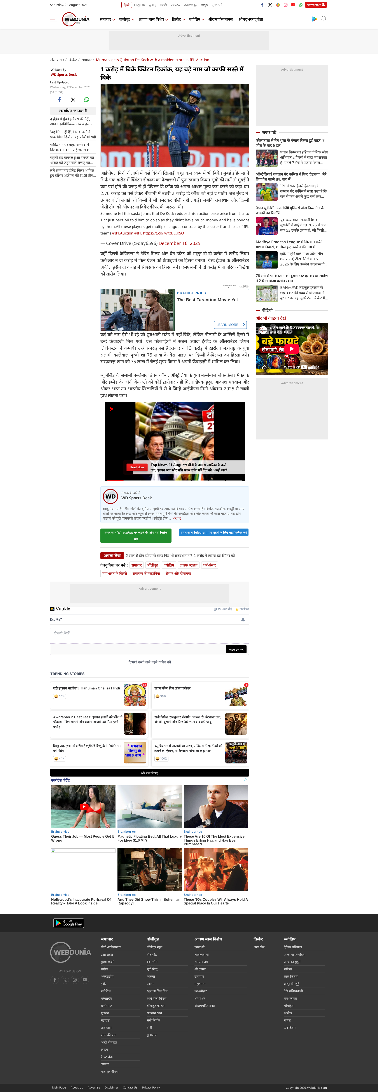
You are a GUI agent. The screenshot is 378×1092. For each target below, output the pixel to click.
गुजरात (105, 1013)
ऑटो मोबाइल (109, 1042)
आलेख (151, 976)
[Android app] (68, 923)
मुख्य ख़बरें (107, 961)
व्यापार (105, 1064)
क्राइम (104, 1049)
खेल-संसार (57, 59)
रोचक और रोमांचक (178, 573)
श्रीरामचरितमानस (220, 19)
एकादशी (199, 947)
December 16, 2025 (179, 243)
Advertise (94, 1087)
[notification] (323, 18)
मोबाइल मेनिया (110, 1071)
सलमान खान (154, 1013)
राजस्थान (106, 1027)
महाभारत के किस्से (114, 573)
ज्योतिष (194, 19)
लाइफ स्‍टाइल (189, 565)
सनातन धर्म (201, 961)
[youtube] (293, 5)
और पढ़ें (176, 518)
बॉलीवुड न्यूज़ (154, 947)
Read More (137, 468)
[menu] (54, 19)
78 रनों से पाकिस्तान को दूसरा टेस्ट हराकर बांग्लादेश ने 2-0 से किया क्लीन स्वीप (292, 278)
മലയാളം (190, 5)
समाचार (105, 19)
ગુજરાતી (217, 5)
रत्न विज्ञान (290, 1027)
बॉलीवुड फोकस (156, 1005)
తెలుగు (175, 5)
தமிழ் (152, 5)
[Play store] (314, 18)
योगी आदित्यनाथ (111, 947)
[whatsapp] (87, 99)
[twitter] (270, 5)
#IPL (138, 233)
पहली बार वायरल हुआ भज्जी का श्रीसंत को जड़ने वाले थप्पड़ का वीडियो (72, 160)
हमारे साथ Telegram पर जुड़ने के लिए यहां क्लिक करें (214, 532)
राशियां (288, 969)
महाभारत (200, 984)
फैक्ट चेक (107, 1057)
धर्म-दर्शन (199, 998)
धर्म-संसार (209, 565)
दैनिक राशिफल (293, 947)
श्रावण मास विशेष (151, 19)
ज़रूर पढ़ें (269, 132)
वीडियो (267, 310)
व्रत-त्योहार (200, 991)
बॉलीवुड (124, 19)
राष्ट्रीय (104, 969)
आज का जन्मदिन (294, 954)
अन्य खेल (259, 947)
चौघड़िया (289, 1005)
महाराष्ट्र (105, 1020)
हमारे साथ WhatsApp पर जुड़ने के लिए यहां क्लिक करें (136, 535)
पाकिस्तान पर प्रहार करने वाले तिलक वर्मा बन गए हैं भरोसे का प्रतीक (70, 147)
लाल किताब (291, 976)
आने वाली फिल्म (156, 998)
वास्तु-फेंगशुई (291, 984)
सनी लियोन (153, 1020)
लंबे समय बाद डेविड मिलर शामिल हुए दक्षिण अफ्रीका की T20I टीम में (72, 173)
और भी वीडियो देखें (271, 318)
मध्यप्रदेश (106, 998)
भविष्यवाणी (201, 954)
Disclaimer (111, 1087)
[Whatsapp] (301, 5)
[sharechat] (278, 5)
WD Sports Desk (64, 74)
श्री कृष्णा (200, 969)
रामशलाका (290, 998)
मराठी (163, 5)
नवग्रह (287, 1020)
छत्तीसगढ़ (106, 1005)
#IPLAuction (122, 233)
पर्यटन (150, 984)
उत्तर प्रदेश (107, 954)
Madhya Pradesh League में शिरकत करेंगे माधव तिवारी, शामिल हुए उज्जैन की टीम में (289, 244)
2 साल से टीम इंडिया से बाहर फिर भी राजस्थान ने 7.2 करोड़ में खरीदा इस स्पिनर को (180, 555)
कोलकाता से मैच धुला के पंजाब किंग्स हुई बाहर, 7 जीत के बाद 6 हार (290, 143)
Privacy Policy (151, 1087)
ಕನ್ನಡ (204, 5)
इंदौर (103, 984)
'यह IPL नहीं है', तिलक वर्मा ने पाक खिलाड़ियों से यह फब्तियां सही (73, 134)
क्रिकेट (176, 19)
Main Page (59, 1087)
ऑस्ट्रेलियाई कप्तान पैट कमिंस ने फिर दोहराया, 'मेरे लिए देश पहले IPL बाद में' (291, 177)
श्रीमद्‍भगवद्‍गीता (251, 19)
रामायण (199, 976)
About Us (77, 1087)
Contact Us (130, 1087)
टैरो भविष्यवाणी (293, 991)
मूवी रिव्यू (152, 969)
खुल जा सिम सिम (157, 991)
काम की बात (108, 1035)
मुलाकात (152, 1035)
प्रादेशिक (106, 991)
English (139, 5)
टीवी (149, 1027)
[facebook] (262, 5)
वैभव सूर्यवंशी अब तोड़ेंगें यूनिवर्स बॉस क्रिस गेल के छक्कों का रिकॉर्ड (290, 210)
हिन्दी (127, 5)
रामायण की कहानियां (146, 573)
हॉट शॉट (152, 954)
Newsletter (314, 5)
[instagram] (285, 5)
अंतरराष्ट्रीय (107, 976)
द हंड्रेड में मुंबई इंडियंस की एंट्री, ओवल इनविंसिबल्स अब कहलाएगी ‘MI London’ (73, 121)
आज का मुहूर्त (292, 961)
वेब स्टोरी (152, 961)
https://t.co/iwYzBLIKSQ (163, 233)
